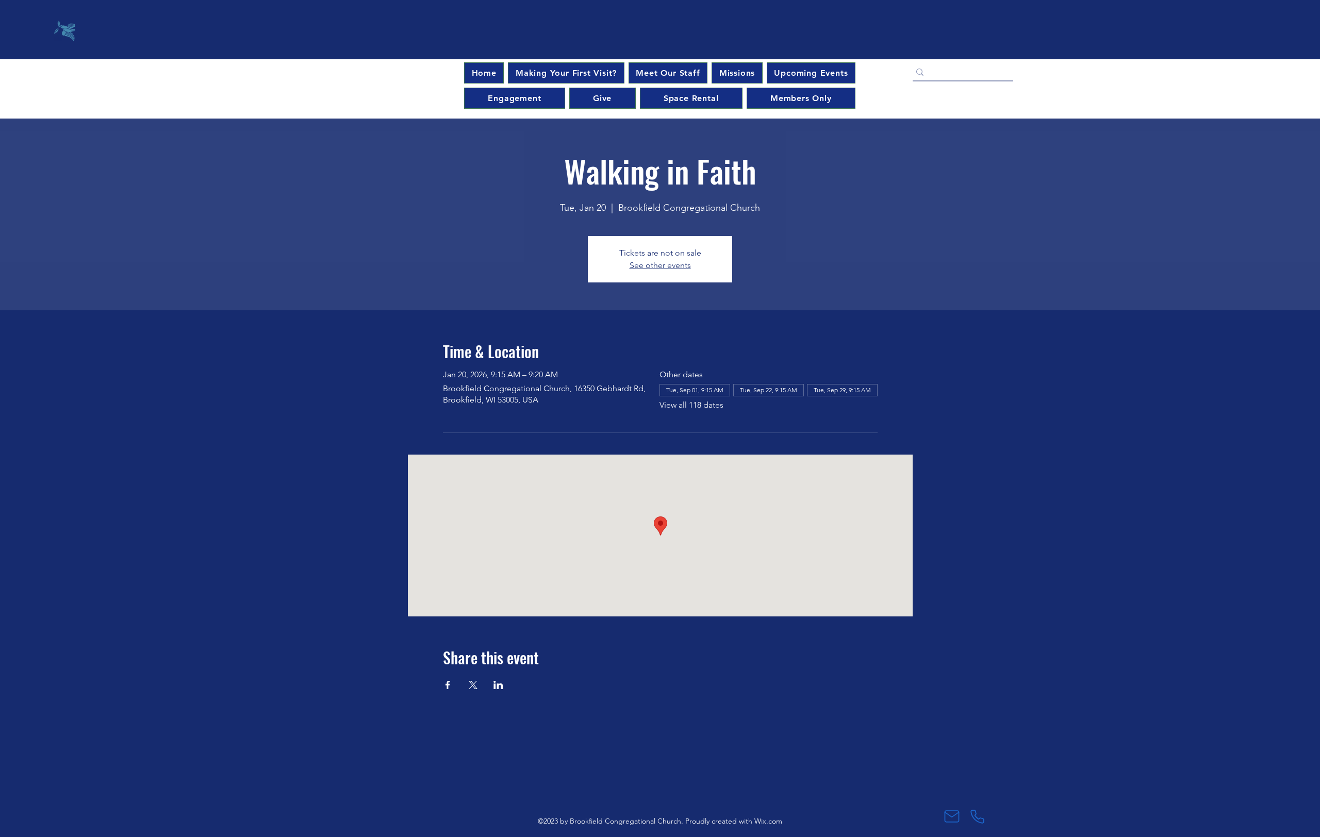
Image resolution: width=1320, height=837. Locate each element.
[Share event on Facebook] (448, 685)
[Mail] (951, 816)
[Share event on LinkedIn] (498, 685)
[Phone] (977, 816)
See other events (660, 265)
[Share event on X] (473, 685)
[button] (811, 72)
